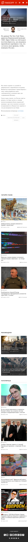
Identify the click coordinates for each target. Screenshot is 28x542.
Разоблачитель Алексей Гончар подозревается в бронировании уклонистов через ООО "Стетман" (13, 294)
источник (21, 111)
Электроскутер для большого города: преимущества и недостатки (12, 348)
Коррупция (4, 290)
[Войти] (18, 538)
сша (23, 117)
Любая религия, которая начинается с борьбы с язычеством (12, 224)
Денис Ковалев (6, 352)
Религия (4, 221)
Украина (16, 120)
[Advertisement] (14, 68)
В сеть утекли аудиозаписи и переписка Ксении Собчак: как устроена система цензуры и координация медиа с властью (13, 411)
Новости (17, 3)
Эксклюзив (13, 23)
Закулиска (4, 407)
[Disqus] (14, 173)
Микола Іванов (24, 262)
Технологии (5, 351)
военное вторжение (14, 117)
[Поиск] (10, 538)
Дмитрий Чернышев (22, 227)
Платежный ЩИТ (23, 521)
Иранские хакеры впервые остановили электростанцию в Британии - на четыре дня (13, 258)
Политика (6, 23)
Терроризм (4, 255)
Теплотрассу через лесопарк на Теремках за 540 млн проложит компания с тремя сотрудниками (14, 370)
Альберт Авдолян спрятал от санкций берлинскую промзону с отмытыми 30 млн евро (13, 446)
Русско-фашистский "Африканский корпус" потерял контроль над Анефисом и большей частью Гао (14, 481)
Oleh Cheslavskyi (23, 297)
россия (16, 115)
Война (3, 477)
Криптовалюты (5, 512)
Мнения (20, 3)
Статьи (24, 3)
